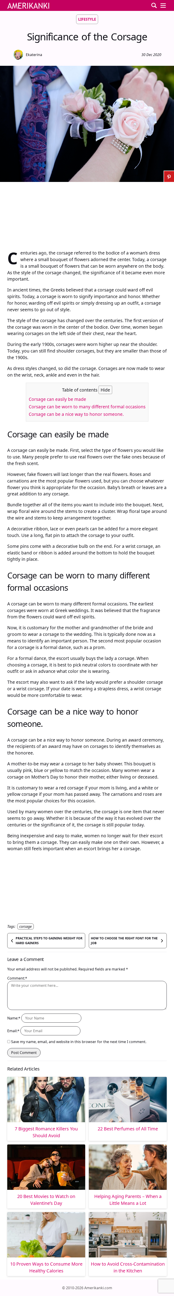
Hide (105, 390)
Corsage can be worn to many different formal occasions (87, 407)
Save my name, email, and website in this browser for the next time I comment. (78, 1041)
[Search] (154, 5)
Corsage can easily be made (57, 399)
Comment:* (17, 978)
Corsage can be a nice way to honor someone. (76, 414)
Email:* (13, 1030)
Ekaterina (34, 54)
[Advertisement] (87, 213)
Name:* (13, 1018)
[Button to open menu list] (163, 5)
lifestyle (87, 19)
